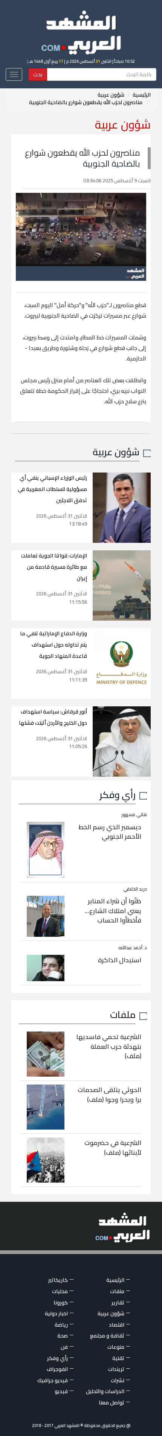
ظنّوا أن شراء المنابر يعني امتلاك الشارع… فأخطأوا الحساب (113, 910)
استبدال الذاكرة (119, 960)
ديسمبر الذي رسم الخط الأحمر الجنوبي (110, 832)
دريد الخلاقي (135, 889)
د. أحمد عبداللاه (132, 947)
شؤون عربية (111, 95)
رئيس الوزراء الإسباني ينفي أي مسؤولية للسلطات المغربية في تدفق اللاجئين (52, 489)
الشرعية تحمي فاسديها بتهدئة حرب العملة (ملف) (108, 1046)
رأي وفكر (117, 794)
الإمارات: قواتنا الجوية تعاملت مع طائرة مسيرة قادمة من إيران (54, 567)
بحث (37, 74)
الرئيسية (142, 95)
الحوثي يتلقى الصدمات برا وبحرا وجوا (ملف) (109, 1095)
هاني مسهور (134, 814)
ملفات (123, 1014)
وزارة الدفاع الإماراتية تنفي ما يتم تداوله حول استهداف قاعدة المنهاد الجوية (53, 645)
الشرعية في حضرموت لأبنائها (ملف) (112, 1148)
